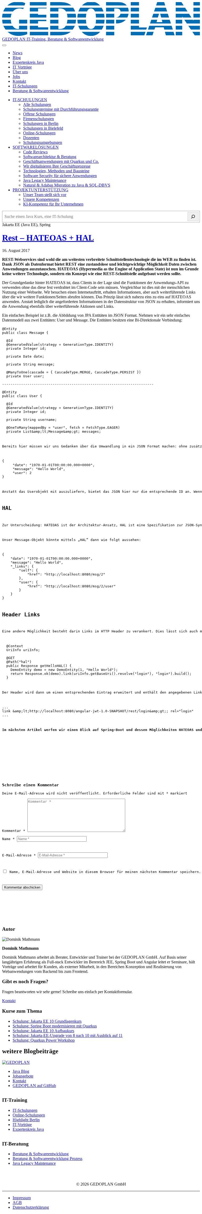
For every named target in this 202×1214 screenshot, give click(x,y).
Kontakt (19, 81)
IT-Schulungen (25, 86)
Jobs (16, 76)
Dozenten (31, 137)
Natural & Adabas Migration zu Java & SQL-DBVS (66, 185)
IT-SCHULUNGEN (30, 99)
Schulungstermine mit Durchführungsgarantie (61, 109)
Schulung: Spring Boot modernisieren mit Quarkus (55, 1026)
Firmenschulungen (38, 118)
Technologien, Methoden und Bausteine (56, 171)
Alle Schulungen (37, 104)
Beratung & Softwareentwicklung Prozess (47, 1158)
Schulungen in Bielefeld (43, 128)
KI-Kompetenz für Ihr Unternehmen (53, 204)
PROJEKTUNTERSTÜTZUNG (40, 190)
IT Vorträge (22, 67)
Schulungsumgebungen (42, 142)
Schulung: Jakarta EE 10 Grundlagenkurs (47, 1021)
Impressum (22, 1198)
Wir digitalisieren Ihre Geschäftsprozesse (56, 166)
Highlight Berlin (26, 1120)
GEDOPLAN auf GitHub (34, 1085)
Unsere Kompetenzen (41, 199)
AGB (17, 1202)
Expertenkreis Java (28, 62)
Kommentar (13, 831)
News (17, 53)
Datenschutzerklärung (31, 1207)
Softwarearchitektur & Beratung (49, 156)
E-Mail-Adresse (19, 855)
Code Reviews (35, 152)
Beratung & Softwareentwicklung (41, 91)
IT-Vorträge (22, 1124)
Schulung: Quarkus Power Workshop (44, 1040)
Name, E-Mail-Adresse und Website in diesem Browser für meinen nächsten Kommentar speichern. (105, 872)
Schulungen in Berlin (40, 123)
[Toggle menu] (4, 45)
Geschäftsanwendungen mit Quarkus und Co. (61, 161)
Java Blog (21, 1071)
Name (8, 839)
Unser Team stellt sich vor (44, 194)
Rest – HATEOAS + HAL (48, 237)
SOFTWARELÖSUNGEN (36, 147)
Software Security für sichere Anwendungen (60, 175)
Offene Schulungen (39, 114)
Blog (17, 57)
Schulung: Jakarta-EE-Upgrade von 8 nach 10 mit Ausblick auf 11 (68, 1035)
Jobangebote (23, 1076)
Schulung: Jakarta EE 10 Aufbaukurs (43, 1030)
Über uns (20, 72)
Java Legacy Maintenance (44, 180)
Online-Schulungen (39, 133)
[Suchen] (193, 216)
